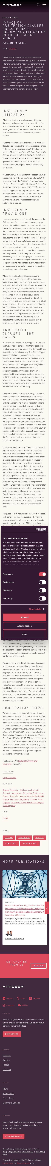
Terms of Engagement (23, 1149)
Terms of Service (23, 1163)
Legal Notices (14, 1152)
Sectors (6, 1060)
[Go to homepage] (12, 5)
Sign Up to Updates (11, 1102)
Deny (24, 634)
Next (47, 907)
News (5, 1089)
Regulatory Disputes (28, 799)
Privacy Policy (8, 1163)
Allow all (25, 617)
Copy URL (11, 843)
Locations (7, 1069)
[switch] (42, 582)
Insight (12, 49)
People (6, 1065)
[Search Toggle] (38, 4)
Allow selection (24, 626)
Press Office (8, 1098)
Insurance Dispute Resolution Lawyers (27, 802)
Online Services (27, 1152)
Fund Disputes (9, 805)
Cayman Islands (9, 777)
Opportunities (13, 1136)
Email (39, 838)
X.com (9, 838)
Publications (10, 17)
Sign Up (38, 966)
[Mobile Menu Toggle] (44, 4)
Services (7, 1055)
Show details (35, 609)
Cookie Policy (8, 1149)
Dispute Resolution (11, 790)
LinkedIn (24, 838)
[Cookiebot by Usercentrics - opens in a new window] (35, 529)
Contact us (11, 1034)
